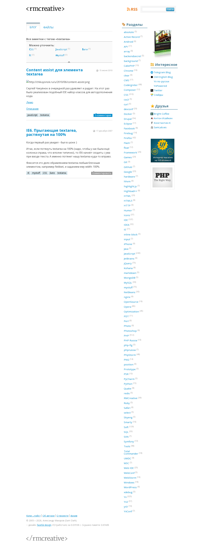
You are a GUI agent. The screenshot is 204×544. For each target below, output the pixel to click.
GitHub (129, 167)
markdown (131, 272)
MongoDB (131, 277)
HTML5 (129, 200)
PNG (128, 359)
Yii (128, 497)
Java (127, 248)
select (129, 412)
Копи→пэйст (33, 515)
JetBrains (130, 258)
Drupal (130, 118)
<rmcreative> (40, 8)
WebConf (130, 472)
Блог (33, 27)
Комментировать (101, 173)
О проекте (63, 515)
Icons (129, 215)
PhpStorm (132, 354)
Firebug (130, 133)
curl (127, 104)
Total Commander (133, 452)
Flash (128, 142)
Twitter (158, 90)
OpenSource (133, 301)
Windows (131, 482)
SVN (127, 436)
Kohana (129, 268)
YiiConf (129, 511)
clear (128, 75)
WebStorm (132, 477)
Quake (129, 388)
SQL (128, 431)
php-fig (129, 345)
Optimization (133, 311)
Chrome (130, 70)
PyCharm (130, 379)
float (128, 147)
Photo (129, 326)
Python (130, 383)
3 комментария (103, 115)
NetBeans (131, 292)
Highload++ (132, 191)
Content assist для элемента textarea (54, 72)
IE (28, 172)
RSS (134, 9)
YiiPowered (160, 86)
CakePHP (131, 65)
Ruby (128, 403)
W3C (128, 463)
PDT (128, 316)
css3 (128, 99)
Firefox (130, 138)
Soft (129, 427)
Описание (32, 109)
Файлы (48, 27)
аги (85, 49)
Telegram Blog (162, 72)
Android (130, 41)
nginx (128, 297)
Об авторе (49, 515)
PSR (128, 374)
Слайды (158, 95)
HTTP (128, 205)
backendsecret (134, 56)
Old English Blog (163, 77)
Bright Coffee (161, 114)
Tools (129, 446)
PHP (129, 335)
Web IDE (131, 468)
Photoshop (132, 330)
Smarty (130, 422)
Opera (129, 306)
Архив (73, 515)
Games (130, 157)
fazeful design (44, 524)
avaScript (61, 49)
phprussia (131, 350)
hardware (131, 176)
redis (128, 393)
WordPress (132, 487)
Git (127, 162)
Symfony (131, 441)
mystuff (36, 172)
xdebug (129, 492)
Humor (129, 210)
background (132, 61)
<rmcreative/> (33, 536)
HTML (129, 195)
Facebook (131, 128)
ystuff (60, 55)
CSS (45, 172)
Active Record (133, 36)
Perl (127, 321)
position (130, 364)
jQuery (130, 263)
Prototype (131, 369)
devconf (130, 109)
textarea (44, 114)
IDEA (128, 224)
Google (130, 171)
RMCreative (132, 398)
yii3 (128, 506)
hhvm (128, 181)
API (128, 46)
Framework (132, 152)
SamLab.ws (160, 127)
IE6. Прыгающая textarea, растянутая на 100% (51, 132)
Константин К (162, 123)
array (128, 51)
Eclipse (130, 123)
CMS (128, 80)
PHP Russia (132, 340)
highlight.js (132, 186)
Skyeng (129, 417)
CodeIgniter (133, 85)
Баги (52, 172)
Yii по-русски (161, 81)
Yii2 (128, 501)
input (128, 239)
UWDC (129, 458)
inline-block (132, 234)
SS (31, 49)
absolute (130, 32)
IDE (128, 220)
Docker (129, 114)
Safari (128, 407)
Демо (29, 102)
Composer (132, 90)
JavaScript (32, 114)
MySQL (130, 282)
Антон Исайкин (163, 118)
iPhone (129, 244)
